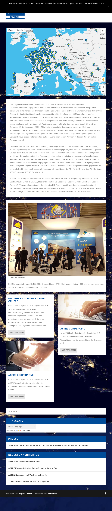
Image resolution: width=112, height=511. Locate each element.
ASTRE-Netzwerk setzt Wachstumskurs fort (28, 475)
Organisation (39, 306)
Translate (25, 431)
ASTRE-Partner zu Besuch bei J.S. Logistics (28, 482)
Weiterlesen (17, 332)
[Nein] (108, 6)
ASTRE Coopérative (21, 375)
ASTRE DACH (16, 306)
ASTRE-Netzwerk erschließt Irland (24, 461)
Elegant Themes (25, 494)
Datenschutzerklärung (60, 8)
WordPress (52, 494)
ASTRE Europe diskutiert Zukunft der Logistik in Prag (33, 468)
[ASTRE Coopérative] (30, 356)
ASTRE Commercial (72, 329)
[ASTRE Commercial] (82, 309)
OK (41, 8)
